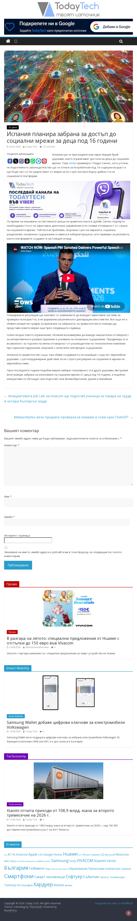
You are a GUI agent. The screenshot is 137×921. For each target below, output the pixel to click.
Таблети (104, 877)
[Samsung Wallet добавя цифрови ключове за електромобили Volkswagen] (68, 676)
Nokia (13, 861)
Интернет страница (17, 535)
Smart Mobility (16, 716)
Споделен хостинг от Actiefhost (114, 903)
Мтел (65, 869)
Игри (48, 868)
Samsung (60, 860)
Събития (91, 876)
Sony (72, 861)
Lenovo (95, 854)
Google (48, 854)
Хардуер (43, 884)
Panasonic (30, 861)
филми (68, 885)
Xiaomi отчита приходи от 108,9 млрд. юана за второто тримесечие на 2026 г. (60, 813)
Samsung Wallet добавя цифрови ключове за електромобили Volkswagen (66, 725)
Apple (33, 854)
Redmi (47, 861)
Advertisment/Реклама (37, 647)
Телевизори (117, 877)
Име (8, 496)
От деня (13, 127)
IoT (80, 854)
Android (22, 854)
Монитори (57, 869)
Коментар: (11, 445)
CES (40, 854)
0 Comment (49, 146)
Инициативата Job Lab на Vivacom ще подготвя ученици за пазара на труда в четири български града (67, 398)
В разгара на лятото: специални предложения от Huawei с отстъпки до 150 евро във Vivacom (63, 641)
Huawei (70, 854)
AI (13, 854)
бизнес (59, 885)
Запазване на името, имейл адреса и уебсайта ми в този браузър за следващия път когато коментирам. (63, 554)
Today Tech (31, 146)
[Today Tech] (68, 4)
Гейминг (37, 868)
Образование (78, 869)
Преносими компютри (104, 869)
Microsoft (110, 854)
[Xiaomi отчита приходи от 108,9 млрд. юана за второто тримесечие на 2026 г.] (68, 764)
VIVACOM (85, 860)
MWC (7, 861)
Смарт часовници (49, 877)
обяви (73, 163)
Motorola (122, 854)
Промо (12, 632)
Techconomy (15, 804)
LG (102, 854)
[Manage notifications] (128, 913)
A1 (10, 854)
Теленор (10, 885)
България (16, 867)
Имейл (9, 517)
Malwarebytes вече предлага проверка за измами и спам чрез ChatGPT (73, 417)
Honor (58, 854)
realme (40, 861)
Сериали (126, 868)
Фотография (25, 885)
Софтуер (74, 876)
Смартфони (19, 876)
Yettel (111, 861)
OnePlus (21, 861)
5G (5, 854)
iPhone (86, 854)
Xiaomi (100, 860)
